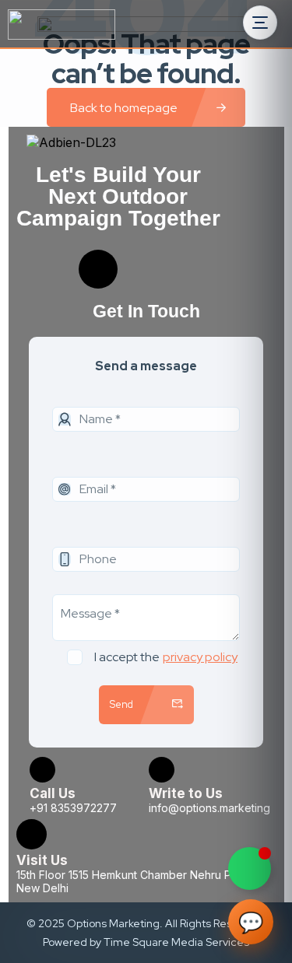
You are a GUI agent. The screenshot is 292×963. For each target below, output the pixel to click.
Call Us (53, 793)
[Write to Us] (161, 770)
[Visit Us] (31, 834)
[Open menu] (260, 22)
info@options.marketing (209, 807)
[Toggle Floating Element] (249, 868)
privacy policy (200, 657)
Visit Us (42, 860)
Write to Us (186, 793)
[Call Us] (42, 770)
